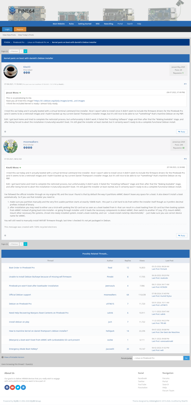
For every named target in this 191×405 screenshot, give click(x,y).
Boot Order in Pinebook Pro (22, 267)
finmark (163, 269)
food (110, 267)
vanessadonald (166, 341)
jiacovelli (110, 349)
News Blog (108, 23)
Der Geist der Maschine (170, 332)
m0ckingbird (154, 401)
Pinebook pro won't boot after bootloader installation (34, 285)
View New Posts (9, 35)
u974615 (110, 303)
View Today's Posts (26, 35)
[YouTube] (12, 387)
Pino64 (110, 276)
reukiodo (164, 278)
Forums (165, 378)
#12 (185, 159)
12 (128, 267)
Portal (120, 23)
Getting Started (84, 23)
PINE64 (7, 42)
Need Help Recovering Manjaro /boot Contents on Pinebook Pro (38, 312)
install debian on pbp (19, 322)
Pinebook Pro (18, 42)
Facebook (142, 378)
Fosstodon (143, 387)
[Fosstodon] (23, 387)
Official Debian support (20, 294)
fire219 (184, 401)
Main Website (59, 23)
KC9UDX (163, 287)
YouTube (142, 384)
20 (128, 349)
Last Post (156, 269)
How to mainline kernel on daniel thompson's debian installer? (38, 331)
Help (139, 23)
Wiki (98, 23)
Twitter (141, 381)
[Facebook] (7, 387)
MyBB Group (35, 401)
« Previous (14, 51)
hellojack (110, 331)
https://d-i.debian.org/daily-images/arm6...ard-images (59, 100)
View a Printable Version (14, 357)
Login (7, 29)
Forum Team (168, 390)
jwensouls (110, 285)
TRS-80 (163, 323)
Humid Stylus (166, 296)
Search (130, 23)
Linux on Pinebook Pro (37, 42)
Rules (71, 23)
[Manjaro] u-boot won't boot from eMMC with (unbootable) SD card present (44, 339)
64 (128, 294)
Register (20, 29)
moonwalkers (30, 141)
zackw (110, 339)
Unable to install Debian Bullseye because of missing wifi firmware (40, 276)
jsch (110, 322)
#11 (185, 84)
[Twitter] (17, 387)
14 (128, 331)
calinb (110, 312)
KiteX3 (26, 66)
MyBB (16, 401)
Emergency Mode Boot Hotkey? (23, 349)
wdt (162, 350)
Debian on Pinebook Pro (20, 303)
